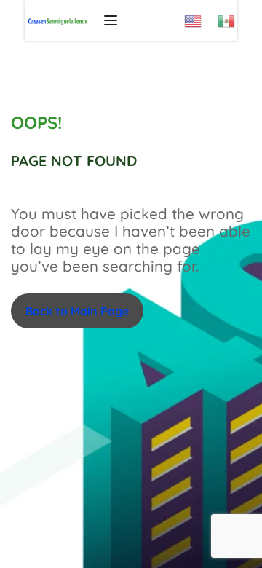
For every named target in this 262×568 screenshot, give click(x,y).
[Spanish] (234, 16)
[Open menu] (112, 20)
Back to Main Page (77, 311)
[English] (201, 16)
